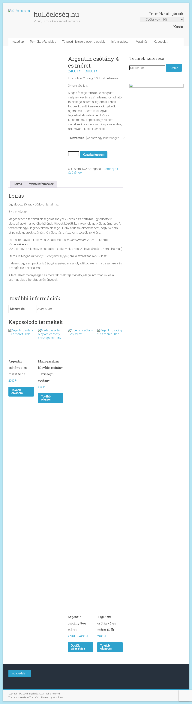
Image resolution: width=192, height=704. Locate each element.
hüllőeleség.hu (56, 14)
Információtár (120, 41)
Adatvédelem (19, 673)
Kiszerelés (77, 138)
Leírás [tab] (18, 184)
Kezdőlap (17, 41)
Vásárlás (142, 41)
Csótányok (111, 169)
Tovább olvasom (17, 391)
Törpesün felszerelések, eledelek (83, 41)
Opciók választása (78, 647)
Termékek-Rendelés (43, 41)
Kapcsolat (160, 41)
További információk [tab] (40, 184)
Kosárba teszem (93, 154)
